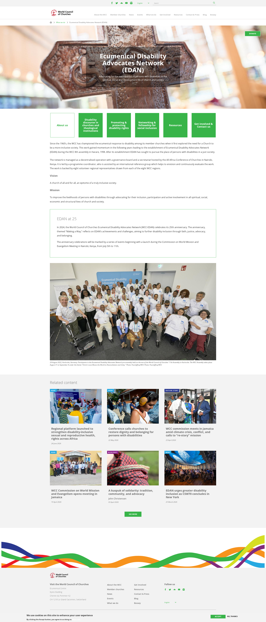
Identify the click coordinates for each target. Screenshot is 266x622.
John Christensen (117, 498)
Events (140, 14)
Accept (218, 616)
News (131, 14)
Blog (205, 14)
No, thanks (232, 616)
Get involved (165, 14)
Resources (178, 14)
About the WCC (100, 14)
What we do (151, 14)
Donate (252, 33)
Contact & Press (192, 14)
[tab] (62, 125)
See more (133, 514)
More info (76, 619)
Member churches (118, 14)
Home (51, 22)
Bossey (213, 14)
